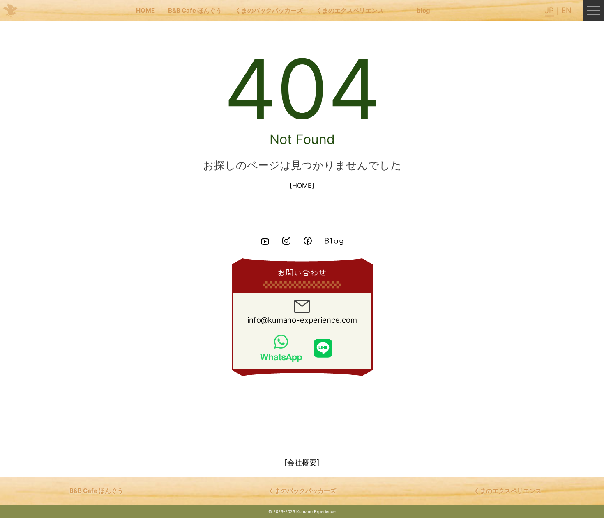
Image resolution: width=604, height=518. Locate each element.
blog (423, 10)
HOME (145, 10)
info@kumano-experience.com (302, 319)
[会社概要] (302, 462)
